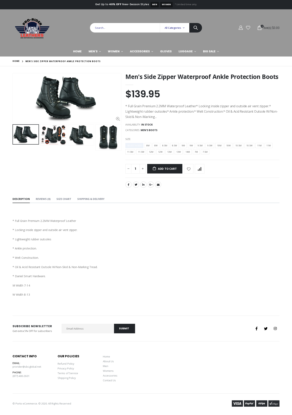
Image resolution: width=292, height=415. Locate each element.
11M (259, 145)
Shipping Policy (67, 378)
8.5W (174, 145)
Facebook (128, 184)
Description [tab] (21, 199)
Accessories (110, 375)
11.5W (141, 151)
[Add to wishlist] (188, 168)
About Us (108, 361)
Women (166, 4)
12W (160, 151)
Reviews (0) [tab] (43, 199)
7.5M (205, 151)
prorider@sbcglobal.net (27, 366)
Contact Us (109, 380)
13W (178, 151)
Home (16, 61)
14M (188, 151)
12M (151, 151)
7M (196, 151)
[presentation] (16, 144)
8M (148, 145)
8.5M (164, 145)
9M (183, 145)
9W (191, 145)
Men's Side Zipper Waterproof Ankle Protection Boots (201, 77)
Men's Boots (149, 130)
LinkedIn (143, 184)
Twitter (136, 184)
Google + (151, 184)
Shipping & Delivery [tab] (90, 199)
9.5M (200, 145)
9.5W (209, 145)
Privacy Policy (66, 368)
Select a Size (134, 145)
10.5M (238, 145)
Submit (124, 328)
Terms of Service (68, 373)
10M (219, 145)
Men (154, 4)
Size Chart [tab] (63, 199)
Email (158, 184)
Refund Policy (66, 363)
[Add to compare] (199, 168)
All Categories (173, 28)
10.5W (249, 145)
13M (169, 151)
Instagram (275, 329)
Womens (108, 371)
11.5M (130, 151)
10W (228, 145)
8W (156, 145)
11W (268, 145)
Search (195, 28)
